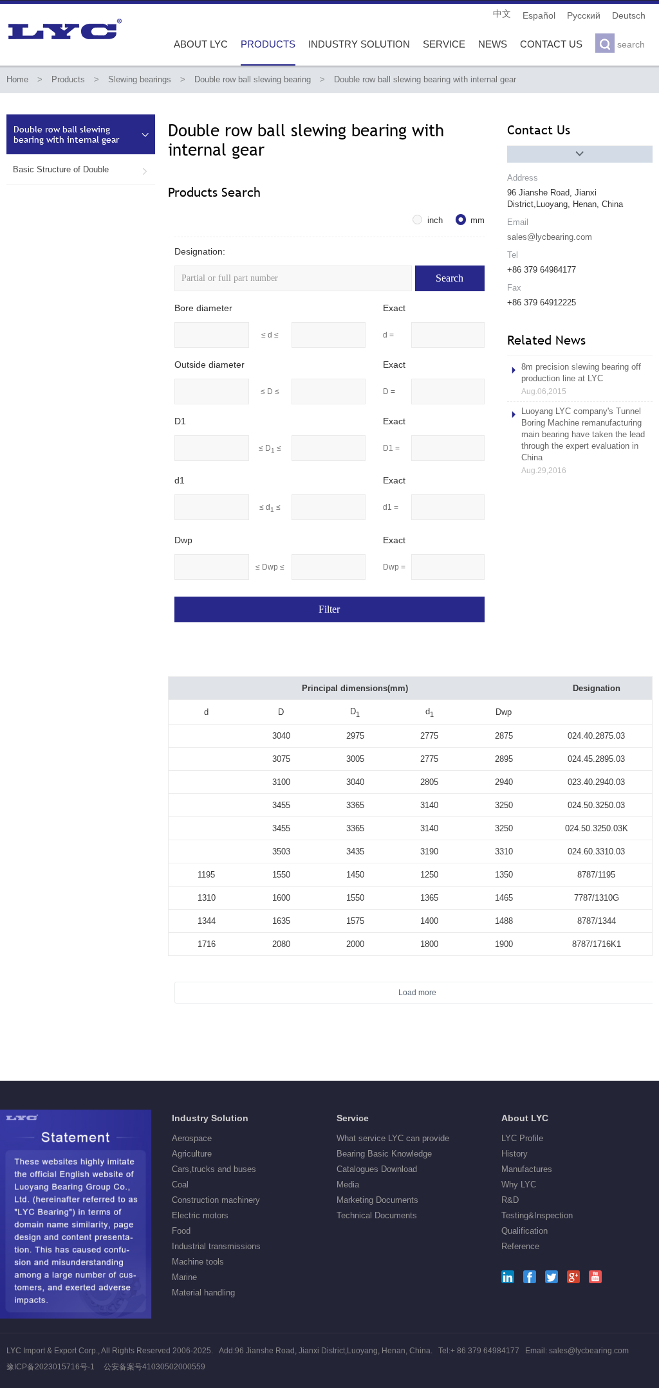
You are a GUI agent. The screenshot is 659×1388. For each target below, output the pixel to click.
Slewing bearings (139, 79)
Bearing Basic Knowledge (384, 1153)
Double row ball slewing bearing (252, 79)
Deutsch (628, 15)
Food (181, 1231)
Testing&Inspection (537, 1215)
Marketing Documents (377, 1200)
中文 (502, 14)
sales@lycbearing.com (549, 237)
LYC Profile (522, 1138)
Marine (184, 1277)
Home (17, 79)
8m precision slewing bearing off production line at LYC (581, 379)
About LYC (524, 1118)
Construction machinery (216, 1200)
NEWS (492, 44)
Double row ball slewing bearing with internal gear (425, 79)
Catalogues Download (377, 1169)
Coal (180, 1184)
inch (435, 220)
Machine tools (198, 1261)
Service (353, 1118)
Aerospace (192, 1138)
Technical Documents (377, 1215)
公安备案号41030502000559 (154, 1366)
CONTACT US (551, 44)
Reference (520, 1246)
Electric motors (200, 1215)
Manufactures (526, 1169)
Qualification (524, 1231)
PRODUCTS (268, 44)
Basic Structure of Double (81, 170)
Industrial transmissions (216, 1246)
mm (477, 220)
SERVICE (444, 44)
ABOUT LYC (201, 44)
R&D (510, 1200)
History (514, 1153)
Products (68, 79)
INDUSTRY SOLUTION (359, 44)
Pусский (583, 15)
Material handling (203, 1292)
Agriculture (192, 1153)
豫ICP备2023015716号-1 (50, 1366)
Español (539, 15)
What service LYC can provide (393, 1138)
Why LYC (518, 1184)
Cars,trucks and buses (214, 1169)
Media (348, 1184)
